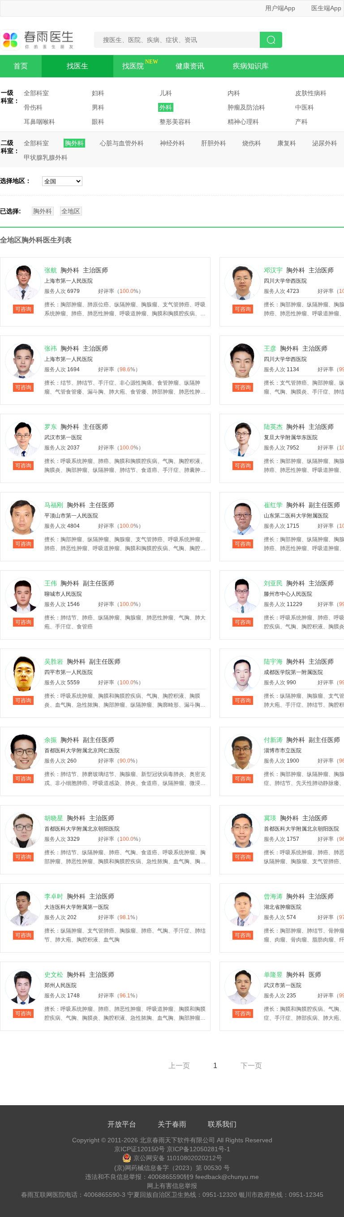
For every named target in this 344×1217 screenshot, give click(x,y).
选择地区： (15, 180)
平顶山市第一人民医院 (71, 516)
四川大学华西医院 (285, 281)
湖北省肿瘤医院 (282, 907)
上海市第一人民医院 (68, 281)
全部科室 (36, 93)
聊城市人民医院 (63, 594)
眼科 (98, 121)
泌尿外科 (324, 143)
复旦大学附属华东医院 (291, 437)
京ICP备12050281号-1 (198, 1149)
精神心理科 (243, 121)
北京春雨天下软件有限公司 (177, 1140)
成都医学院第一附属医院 (293, 672)
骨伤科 (33, 107)
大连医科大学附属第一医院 (76, 907)
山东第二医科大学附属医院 (296, 516)
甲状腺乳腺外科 (46, 157)
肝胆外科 (213, 143)
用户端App (280, 8)
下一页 (251, 1065)
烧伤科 (251, 143)
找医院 (133, 66)
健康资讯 (190, 66)
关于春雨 (172, 1124)
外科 (165, 107)
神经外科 (172, 143)
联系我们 (222, 1124)
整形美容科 (175, 121)
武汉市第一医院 (63, 437)
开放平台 (122, 1124)
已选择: (10, 211)
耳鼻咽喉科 (39, 121)
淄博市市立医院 (282, 750)
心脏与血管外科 (122, 143)
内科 (234, 93)
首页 (20, 66)
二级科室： (10, 146)
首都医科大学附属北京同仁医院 (82, 750)
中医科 (304, 107)
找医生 (77, 66)
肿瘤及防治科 (246, 107)
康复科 (286, 143)
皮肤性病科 (311, 93)
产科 (301, 121)
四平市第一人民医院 (68, 672)
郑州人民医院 (60, 985)
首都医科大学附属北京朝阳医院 (82, 829)
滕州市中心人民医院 (288, 594)
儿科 (165, 93)
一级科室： (10, 96)
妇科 (98, 93)
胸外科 (74, 143)
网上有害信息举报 (172, 1185)
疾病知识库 (251, 66)
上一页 (179, 1065)
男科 (98, 107)
